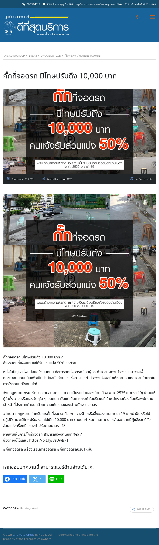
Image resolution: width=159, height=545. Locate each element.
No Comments (143, 179)
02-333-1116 (33, 4)
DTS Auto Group (24, 534)
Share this (143, 509)
